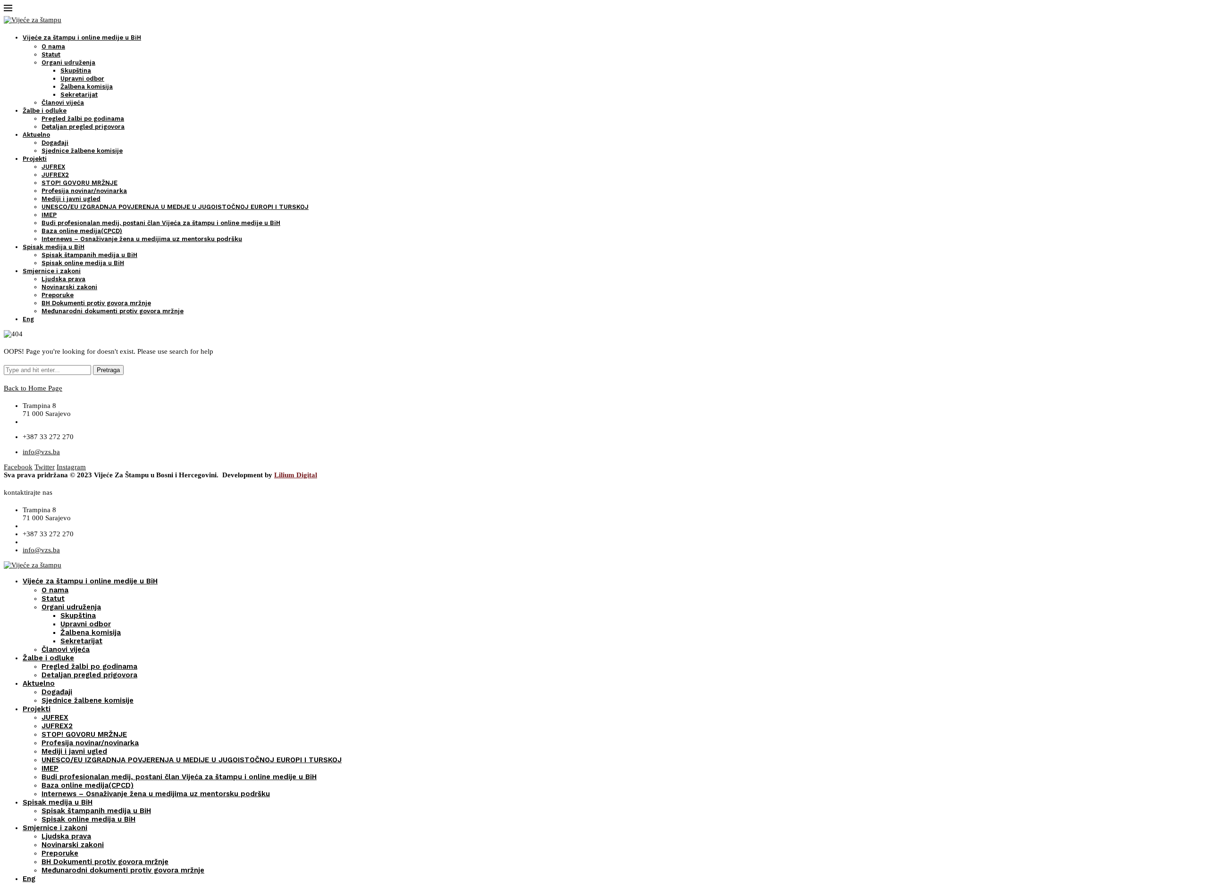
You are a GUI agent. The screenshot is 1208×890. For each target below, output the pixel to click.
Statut (51, 54)
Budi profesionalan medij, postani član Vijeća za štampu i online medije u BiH (161, 222)
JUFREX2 (55, 174)
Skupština (75, 70)
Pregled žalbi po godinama (83, 118)
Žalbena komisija (86, 86)
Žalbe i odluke (45, 110)
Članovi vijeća (63, 102)
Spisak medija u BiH (53, 246)
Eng (28, 319)
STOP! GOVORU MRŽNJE (79, 182)
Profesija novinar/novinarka (84, 190)
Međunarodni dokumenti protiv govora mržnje (113, 311)
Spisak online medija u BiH (83, 262)
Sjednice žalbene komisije (82, 150)
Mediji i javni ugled (71, 198)
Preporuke (58, 295)
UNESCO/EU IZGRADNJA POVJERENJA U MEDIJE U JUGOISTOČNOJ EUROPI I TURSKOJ (175, 206)
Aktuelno (36, 134)
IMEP (49, 214)
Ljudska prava (63, 279)
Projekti (35, 158)
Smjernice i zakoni (52, 270)
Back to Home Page (33, 388)
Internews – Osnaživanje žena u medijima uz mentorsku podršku (142, 238)
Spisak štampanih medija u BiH (89, 254)
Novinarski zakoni (69, 287)
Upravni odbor (82, 78)
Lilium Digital (295, 475)
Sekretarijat (79, 94)
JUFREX (53, 166)
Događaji (55, 142)
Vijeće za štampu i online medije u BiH (82, 37)
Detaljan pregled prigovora (83, 126)
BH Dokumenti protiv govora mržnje (96, 303)
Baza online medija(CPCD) (82, 230)
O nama (53, 46)
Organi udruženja (68, 62)
